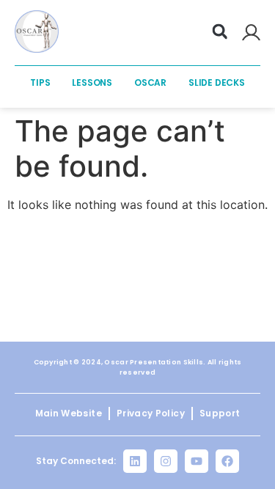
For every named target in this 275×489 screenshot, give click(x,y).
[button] (220, 31)
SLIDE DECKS (216, 82)
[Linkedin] (135, 461)
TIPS (40, 82)
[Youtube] (196, 461)
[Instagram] (165, 461)
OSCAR (150, 82)
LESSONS (92, 82)
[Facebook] (227, 461)
